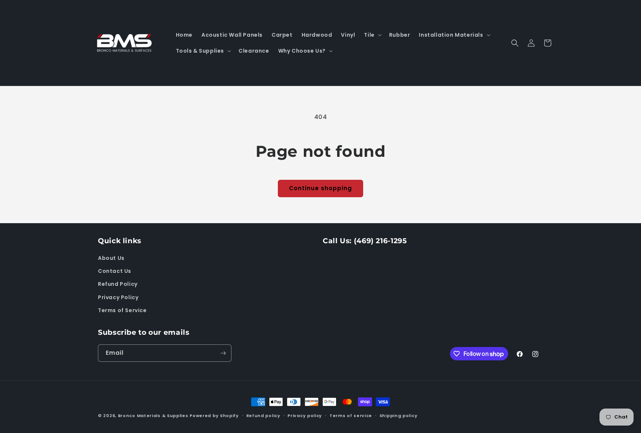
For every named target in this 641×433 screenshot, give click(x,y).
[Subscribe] (223, 353)
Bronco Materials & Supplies (153, 416)
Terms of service (350, 416)
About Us (111, 258)
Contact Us (114, 271)
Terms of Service (122, 310)
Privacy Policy (118, 297)
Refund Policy (118, 284)
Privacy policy (304, 416)
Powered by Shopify (214, 416)
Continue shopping (320, 188)
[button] (371, 35)
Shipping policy (398, 416)
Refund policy (263, 416)
